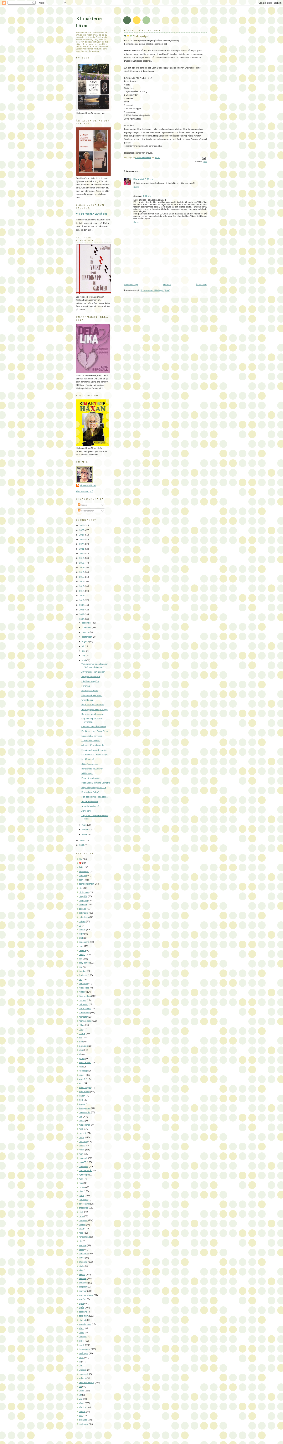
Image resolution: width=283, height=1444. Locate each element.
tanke (81, 1332)
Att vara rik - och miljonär (93, 672)
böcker (82, 929)
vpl (80, 1395)
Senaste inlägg (131, 284)
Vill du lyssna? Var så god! (92, 213)
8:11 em (147, 196)
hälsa (81, 1025)
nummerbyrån (85, 1170)
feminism (83, 975)
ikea (81, 1042)
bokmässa (84, 917)
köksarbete (84, 1091)
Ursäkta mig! (87, 700)
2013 (82, 586)
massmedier (84, 1112)
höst (81, 1029)
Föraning (85, 686)
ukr (80, 1365)
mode (81, 1137)
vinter (81, 1391)
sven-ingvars (85, 1324)
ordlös (82, 1187)
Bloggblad (138, 179)
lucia (81, 1100)
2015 (82, 577)
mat (205, 161)
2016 (82, 572)
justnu (82, 1058)
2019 (82, 558)
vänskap (83, 1407)
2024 (82, 535)
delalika (82, 950)
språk (81, 1307)
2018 (82, 563)
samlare (82, 1245)
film (80, 979)
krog (81, 1083)
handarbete (84, 1012)
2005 (82, 840)
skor (81, 1270)
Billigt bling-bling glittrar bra (93, 787)
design (82, 954)
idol (80, 1037)
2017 (82, 567)
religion (82, 1224)
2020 (82, 553)
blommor (83, 904)
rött (80, 1241)
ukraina (82, 1370)
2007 (82, 614)
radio (81, 1216)
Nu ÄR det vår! (88, 759)
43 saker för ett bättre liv (92, 745)
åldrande (83, 1420)
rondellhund (84, 1237)
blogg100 (83, 896)
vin (80, 1386)
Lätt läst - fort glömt (90, 681)
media (82, 1120)
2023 (82, 539)
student (82, 1320)
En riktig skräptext (89, 690)
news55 (82, 1162)
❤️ (80, 863)
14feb (81, 867)
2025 (82, 530)
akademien (84, 871)
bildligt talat (84, 892)
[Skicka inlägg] (203, 158)
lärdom (82, 1104)
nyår (81, 1179)
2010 (82, 600)
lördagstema (84, 1108)
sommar (83, 1291)
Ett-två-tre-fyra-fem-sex (92, 704)
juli (83, 646)
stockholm (84, 1316)
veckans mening (86, 1382)
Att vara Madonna (89, 801)
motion (82, 1145)
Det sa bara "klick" (90, 792)
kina (81, 1067)
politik (81, 1195)
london (82, 1096)
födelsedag (84, 988)
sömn (81, 1328)
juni (83, 651)
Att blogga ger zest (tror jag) (94, 709)
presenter (83, 1208)
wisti (81, 1415)
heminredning (85, 1021)
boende (82, 909)
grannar (82, 1000)
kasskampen (85, 1062)
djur (80, 959)
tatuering (83, 1336)
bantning (83, 875)
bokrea (82, 921)
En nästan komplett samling (94, 750)
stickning (83, 1312)
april (84, 660)
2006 (82, 619)
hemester (83, 1017)
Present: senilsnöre (90, 778)
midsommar (84, 1125)
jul (80, 1054)
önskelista (83, 1424)
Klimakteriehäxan (88, 485)
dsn (80, 967)
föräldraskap (85, 996)
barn (81, 880)
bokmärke (83, 913)
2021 (82, 549)
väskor (82, 1411)
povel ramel (84, 1204)
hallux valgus (85, 1008)
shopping (83, 1262)
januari (85, 834)
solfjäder (83, 1287)
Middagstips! (87, 773)
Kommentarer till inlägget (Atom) (155, 290)
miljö (81, 1129)
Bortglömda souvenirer (92, 769)
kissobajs (83, 1071)
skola (81, 1266)
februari (86, 829)
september (87, 637)
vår (80, 1399)
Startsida (167, 284)
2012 (82, 591)
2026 (82, 525)
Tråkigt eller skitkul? (90, 740)
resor (81, 1228)
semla (82, 1257)
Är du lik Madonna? (90, 806)
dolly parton (84, 963)
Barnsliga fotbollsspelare (92, 714)
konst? (82, 1079)
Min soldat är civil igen (91, 736)
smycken (83, 1283)
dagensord (84, 942)
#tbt (80, 859)
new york (83, 1158)
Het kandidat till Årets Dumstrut (95, 783)
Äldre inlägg (201, 284)
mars (84, 825)
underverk (84, 1374)
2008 (82, 610)
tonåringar (83, 1353)
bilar (81, 888)
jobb (81, 1050)
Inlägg (83, 505)
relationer (83, 1220)
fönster (82, 992)
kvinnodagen (85, 1087)
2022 (82, 544)
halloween (83, 1004)
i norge (82, 1033)
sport (81, 1303)
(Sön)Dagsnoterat (89, 764)
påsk (81, 1212)
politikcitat (83, 1199)
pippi (81, 1191)
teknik (82, 1345)
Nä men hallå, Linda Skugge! (94, 754)
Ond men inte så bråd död (93, 726)
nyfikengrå (84, 1175)
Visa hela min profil (84, 491)
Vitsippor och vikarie (90, 676)
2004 (82, 845)
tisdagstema (84, 1349)
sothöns (82, 1299)
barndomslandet (86, 884)
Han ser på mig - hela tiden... (94, 797)
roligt (81, 1233)
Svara (136, 187)
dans (81, 946)
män (81, 1154)
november (87, 627)
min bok (82, 1133)
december (87, 623)
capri (81, 934)
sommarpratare (86, 1295)
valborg (82, 1378)
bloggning (83, 900)
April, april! (86, 811)
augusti (85, 641)
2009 (82, 605)
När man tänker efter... (91, 695)
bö (80, 925)
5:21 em (149, 179)
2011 (82, 595)
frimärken (83, 983)
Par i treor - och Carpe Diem (94, 731)
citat (81, 938)
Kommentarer (87, 511)
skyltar (82, 1274)
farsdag (82, 971)
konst (81, 1075)
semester (83, 1253)
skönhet (82, 1278)
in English (83, 1046)
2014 (82, 581)
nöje (81, 1183)
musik (82, 1150)
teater (81, 1341)
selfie (81, 1249)
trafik (81, 1357)
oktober (86, 632)
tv (80, 1361)
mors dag (83, 1141)
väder (81, 1403)
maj (84, 655)
